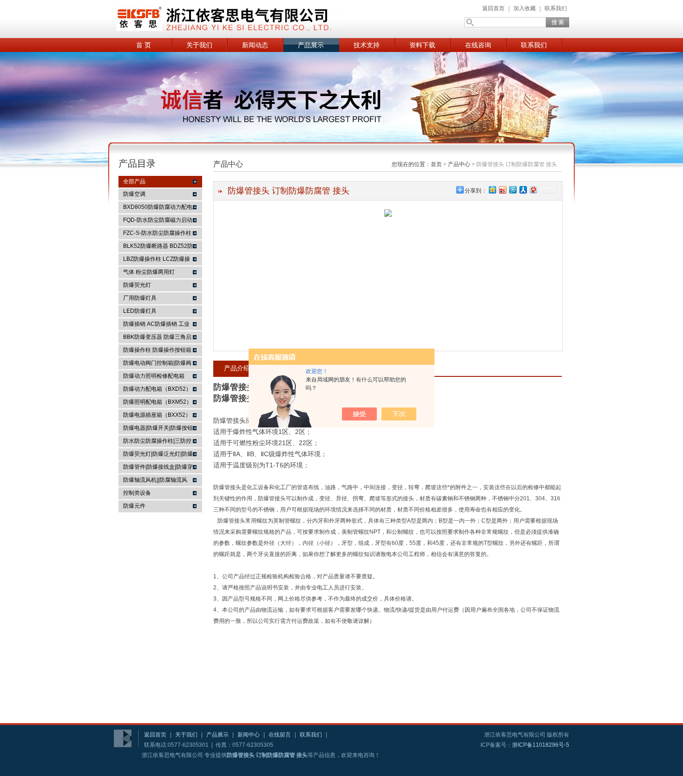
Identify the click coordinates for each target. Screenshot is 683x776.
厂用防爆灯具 (140, 298)
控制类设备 (137, 493)
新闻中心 (248, 734)
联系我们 (556, 8)
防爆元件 (134, 506)
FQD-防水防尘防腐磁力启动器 (157, 221)
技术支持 (367, 45)
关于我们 (199, 45)
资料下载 (422, 45)
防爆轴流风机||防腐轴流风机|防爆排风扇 (155, 481)
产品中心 (459, 164)
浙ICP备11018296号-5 (540, 745)
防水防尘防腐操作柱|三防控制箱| (157, 442)
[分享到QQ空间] (492, 189)
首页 (436, 164)
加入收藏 (524, 8)
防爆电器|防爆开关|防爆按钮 (158, 428)
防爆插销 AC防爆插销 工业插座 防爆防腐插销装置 (156, 325)
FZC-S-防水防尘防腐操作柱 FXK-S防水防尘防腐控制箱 (157, 234)
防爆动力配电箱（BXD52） (157, 389)
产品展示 (311, 45)
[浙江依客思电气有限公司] (230, 19)
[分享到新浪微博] (502, 189)
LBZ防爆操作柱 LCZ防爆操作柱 (156, 260)
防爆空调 (134, 194)
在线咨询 (478, 45)
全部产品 (134, 181)
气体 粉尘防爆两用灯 (149, 272)
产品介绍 (237, 368)
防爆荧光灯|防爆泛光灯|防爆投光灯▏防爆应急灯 (158, 455)
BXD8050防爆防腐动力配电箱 (157, 208)
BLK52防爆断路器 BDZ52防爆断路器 (158, 247)
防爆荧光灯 (137, 285)
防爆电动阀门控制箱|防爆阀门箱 (157, 364)
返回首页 (493, 8)
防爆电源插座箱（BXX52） (157, 415)
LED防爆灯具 (140, 311)
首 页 (143, 45)
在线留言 (280, 734)
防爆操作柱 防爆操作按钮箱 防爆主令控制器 (157, 351)
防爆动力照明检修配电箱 (153, 376)
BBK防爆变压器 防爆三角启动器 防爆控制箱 (157, 338)
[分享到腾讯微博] (512, 189)
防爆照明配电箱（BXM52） (157, 402)
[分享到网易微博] (533, 189)
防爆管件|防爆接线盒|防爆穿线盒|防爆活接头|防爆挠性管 (158, 468)
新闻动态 (255, 45)
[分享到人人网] (523, 189)
